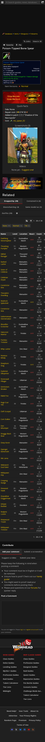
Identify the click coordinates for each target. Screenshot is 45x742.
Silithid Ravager (4, 255)
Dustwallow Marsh (23, 239)
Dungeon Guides (30, 667)
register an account (32, 629)
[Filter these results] (31, 221)
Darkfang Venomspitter (6, 239)
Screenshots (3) (22, 125)
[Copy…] (27, 221)
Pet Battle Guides (31, 683)
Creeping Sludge (4, 481)
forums (34, 587)
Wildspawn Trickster (5, 528)
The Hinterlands (23, 466)
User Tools (23, 711)
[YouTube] (29, 729)
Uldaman (23, 380)
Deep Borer (5, 443)
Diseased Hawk (4, 489)
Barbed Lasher (3, 263)
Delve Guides (8, 663)
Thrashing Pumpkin (4, 247)
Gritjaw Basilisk (3, 505)
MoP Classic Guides (32, 655)
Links (28, 41)
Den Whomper (4, 427)
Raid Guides (8, 679)
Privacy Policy (35, 720)
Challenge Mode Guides (33, 691)
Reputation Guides (31, 679)
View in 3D (37, 41)
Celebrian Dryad (4, 278)
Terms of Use (22, 725)
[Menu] (2, 2)
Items (16, 34)
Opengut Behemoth (5, 450)
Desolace (23, 505)
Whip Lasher (5, 349)
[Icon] (6, 56)
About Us (34, 711)
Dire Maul (23, 349)
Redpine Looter (4, 513)
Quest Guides (29, 675)
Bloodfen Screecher (4, 325)
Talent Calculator (10, 683)
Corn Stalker (5, 419)
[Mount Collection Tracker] (22, 183)
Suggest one (27, 170)
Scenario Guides (30, 687)
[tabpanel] (22, 378)
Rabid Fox (4, 396)
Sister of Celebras (4, 271)
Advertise (13, 716)
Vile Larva (4, 458)
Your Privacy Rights (28, 716)
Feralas (23, 333)
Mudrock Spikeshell (4, 302)
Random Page (10, 720)
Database (8, 34)
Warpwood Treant (5, 520)
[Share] (42, 2)
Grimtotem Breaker (5, 388)
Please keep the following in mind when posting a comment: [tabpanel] (22, 597)
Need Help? (11, 711)
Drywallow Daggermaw (5, 497)
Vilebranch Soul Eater (5, 466)
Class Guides (8, 659)
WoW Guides (8, 655)
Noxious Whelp (4, 356)
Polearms (34, 34)
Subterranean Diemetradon (6, 317)
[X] (16, 729)
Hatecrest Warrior (4, 333)
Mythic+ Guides (9, 671)
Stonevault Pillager (5, 380)
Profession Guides (11, 675)
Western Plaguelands (23, 247)
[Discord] (12, 729)
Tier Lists (7, 687)
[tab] (11, 201)
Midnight (7, 691)
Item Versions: (11, 86)
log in (22, 629)
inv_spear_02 (19, 120)
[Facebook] (24, 729)
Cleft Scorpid (6, 411)
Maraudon (23, 262)
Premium (23, 720)
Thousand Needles (23, 255)
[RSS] (33, 729)
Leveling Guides (10, 667)
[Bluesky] (20, 729)
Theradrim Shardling (5, 294)
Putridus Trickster (4, 341)
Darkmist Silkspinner (5, 372)
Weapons (24, 34)
